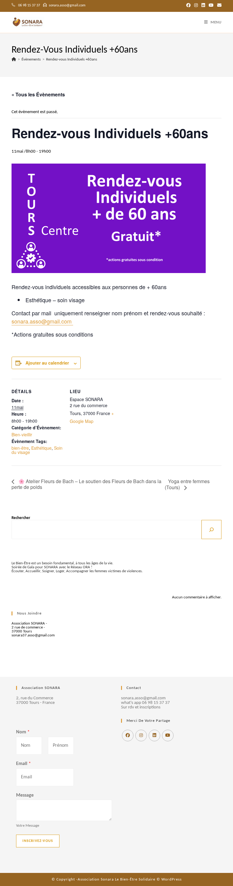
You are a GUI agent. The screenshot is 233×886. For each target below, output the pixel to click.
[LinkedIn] (154, 735)
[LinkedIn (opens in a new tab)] (203, 6)
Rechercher (21, 518)
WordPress (171, 879)
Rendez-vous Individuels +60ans (71, 59)
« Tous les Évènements (38, 94)
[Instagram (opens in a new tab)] (196, 6)
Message (25, 795)
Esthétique (41, 448)
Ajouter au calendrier (47, 363)
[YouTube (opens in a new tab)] (211, 6)
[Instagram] (141, 735)
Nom (23, 732)
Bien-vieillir (22, 434)
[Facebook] (127, 735)
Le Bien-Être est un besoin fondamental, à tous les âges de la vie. (62, 563)
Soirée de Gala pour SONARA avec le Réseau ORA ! (52, 567)
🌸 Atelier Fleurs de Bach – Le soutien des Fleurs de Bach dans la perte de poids (86, 484)
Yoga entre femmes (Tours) (187, 484)
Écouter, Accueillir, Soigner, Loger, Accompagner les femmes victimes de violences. (77, 571)
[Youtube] (168, 735)
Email (23, 763)
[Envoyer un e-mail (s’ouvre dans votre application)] (218, 6)
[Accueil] (14, 59)
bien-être (20, 448)
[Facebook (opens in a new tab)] (188, 6)
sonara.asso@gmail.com (42, 321)
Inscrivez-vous (37, 841)
